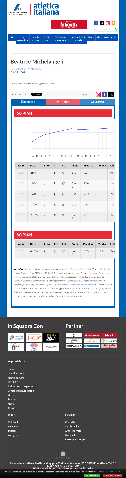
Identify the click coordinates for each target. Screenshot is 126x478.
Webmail (70, 435)
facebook (96, 23)
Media (106, 37)
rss (113, 23)
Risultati (29, 102)
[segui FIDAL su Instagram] (98, 94)
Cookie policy (86, 468)
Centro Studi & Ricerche (78, 38)
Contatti (70, 422)
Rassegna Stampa (75, 439)
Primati (64, 102)
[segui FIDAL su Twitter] (111, 94)
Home (11, 369)
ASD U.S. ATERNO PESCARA (26, 68)
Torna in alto (63, 457)
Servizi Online (72, 426)
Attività (114, 37)
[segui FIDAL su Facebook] (104, 94)
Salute (99, 37)
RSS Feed (13, 422)
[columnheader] (21, 165)
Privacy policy (70, 468)
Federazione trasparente (60, 38)
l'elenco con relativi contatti (82, 284)
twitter (102, 23)
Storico (99, 102)
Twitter (12, 430)
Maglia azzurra (35, 38)
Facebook (13, 426)
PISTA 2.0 (46, 38)
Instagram (13, 435)
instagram (108, 23)
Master (91, 37)
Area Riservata (73, 430)
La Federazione (22, 38)
